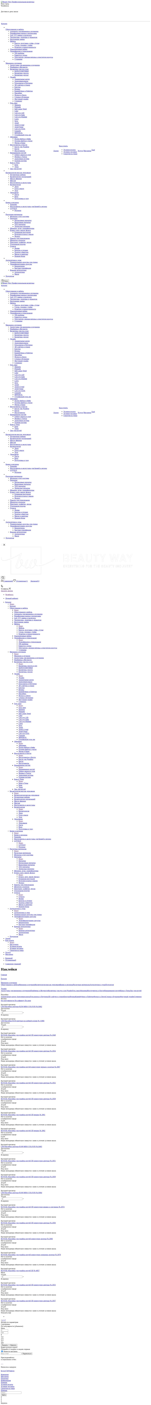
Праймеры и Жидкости (39, 991)
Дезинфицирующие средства (29, 920)
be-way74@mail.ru (7, 1371)
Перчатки (22, 861)
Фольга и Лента (100, 997)
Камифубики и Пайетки (84, 997)
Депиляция (23, 823)
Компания (5, 1374)
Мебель (21, 628)
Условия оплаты (7, 1384)
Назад (12, 604)
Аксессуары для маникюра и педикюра (16, 991)
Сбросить (13, 1345)
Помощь (4, 1382)
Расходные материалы (22, 853)
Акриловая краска (23, 997)
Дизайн (21, 678)
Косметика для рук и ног (28, 666)
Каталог (13, 606)
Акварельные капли (8, 997)
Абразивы (22, 745)
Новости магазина (10, 1351)
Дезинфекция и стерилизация (30, 642)
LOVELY (22, 845)
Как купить (14, 944)
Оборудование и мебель (23, 612)
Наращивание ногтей (27, 769)
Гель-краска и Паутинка (39, 997)
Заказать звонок (7, 591)
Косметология (24, 811)
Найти (4, 1395)
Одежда (21, 897)
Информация (6, 1380)
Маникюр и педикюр (22, 656)
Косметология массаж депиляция (26, 795)
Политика (4, 1378)
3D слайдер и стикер (56, 997)
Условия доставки (7, 1386)
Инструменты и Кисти (27, 757)
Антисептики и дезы (22, 913)
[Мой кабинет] (2, 543)
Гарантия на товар (8, 1388)
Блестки (67, 997)
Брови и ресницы (20, 835)
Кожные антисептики (27, 930)
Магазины (5, 1376)
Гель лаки (22, 708)
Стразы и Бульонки (113, 997)
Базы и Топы (23, 783)
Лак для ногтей (135, 991)
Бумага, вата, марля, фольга (29, 877)
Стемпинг (138, 997)
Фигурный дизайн (127, 997)
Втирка (72, 997)
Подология (109, 985)
